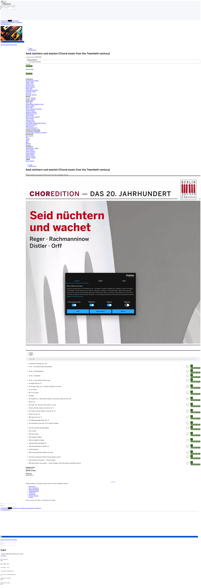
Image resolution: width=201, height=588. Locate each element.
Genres (3, 44)
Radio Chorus (30, 126)
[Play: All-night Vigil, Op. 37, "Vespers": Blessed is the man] (187, 386)
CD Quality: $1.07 (195, 400)
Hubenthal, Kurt (30, 121)
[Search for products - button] (13, 6)
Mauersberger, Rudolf (32, 80)
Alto (27, 137)
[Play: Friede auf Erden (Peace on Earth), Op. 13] (187, 411)
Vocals (28, 139)
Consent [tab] (77, 281)
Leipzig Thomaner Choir (33, 129)
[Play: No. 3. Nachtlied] (187, 375)
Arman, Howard (30, 151)
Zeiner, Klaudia (30, 110)
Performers (15, 21)
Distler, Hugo (29, 84)
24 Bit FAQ (32, 492)
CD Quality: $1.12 (195, 387)
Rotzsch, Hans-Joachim (33, 117)
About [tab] (124, 281)
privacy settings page (76, 296)
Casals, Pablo (30, 82)
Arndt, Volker (30, 115)
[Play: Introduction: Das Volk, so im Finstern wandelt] (187, 423)
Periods (7, 44)
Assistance (32, 494)
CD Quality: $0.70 (195, 424)
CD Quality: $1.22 (195, 464)
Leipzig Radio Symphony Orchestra (36, 132)
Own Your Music (34, 488)
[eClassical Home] (13, 4)
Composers (4, 21)
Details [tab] (100, 281)
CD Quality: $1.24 (195, 418)
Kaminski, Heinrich (31, 95)
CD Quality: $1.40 (195, 435)
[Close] (26, 173)
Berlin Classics (32, 50)
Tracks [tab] (31, 353)
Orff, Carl (28, 93)
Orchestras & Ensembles (8, 22)
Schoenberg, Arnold (32, 90)
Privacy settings (33, 496)
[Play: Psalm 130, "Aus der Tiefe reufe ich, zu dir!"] (187, 405)
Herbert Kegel (30, 154)
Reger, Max (29, 88)
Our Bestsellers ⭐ (6, 24)
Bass (27, 142)
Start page (32, 486)
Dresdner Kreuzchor (32, 128)
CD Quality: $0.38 (195, 372)
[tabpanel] (113, 411)
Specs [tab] (31, 354)
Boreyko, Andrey (31, 158)
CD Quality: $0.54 (195, 377)
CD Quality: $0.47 (195, 453)
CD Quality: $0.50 (195, 458)
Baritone (28, 143)
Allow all (123, 311)
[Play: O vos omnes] (187, 392)
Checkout (3, 555)
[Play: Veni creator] (187, 434)
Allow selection (100, 311)
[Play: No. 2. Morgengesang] (187, 371)
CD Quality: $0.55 (195, 367)
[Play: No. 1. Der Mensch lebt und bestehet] (187, 366)
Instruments (13, 44)
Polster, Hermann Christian (34, 109)
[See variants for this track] (191, 365)
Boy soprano (29, 135)
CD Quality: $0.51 (195, 441)
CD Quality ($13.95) (35, 62)
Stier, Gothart (30, 118)
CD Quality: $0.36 (195, 381)
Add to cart (29, 66)
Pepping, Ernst (30, 85)
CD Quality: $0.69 (195, 429)
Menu (4, 2)
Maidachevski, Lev (31, 113)
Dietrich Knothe (30, 156)
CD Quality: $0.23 (195, 447)
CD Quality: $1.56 (195, 412)
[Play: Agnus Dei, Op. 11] (187, 417)
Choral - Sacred (30, 99)
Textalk (53, 500)
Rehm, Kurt (29, 102)
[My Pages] (3, 17)
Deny (78, 311)
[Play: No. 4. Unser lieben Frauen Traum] (187, 380)
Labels (10, 21)
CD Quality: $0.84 (195, 406)
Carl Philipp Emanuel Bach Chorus (36, 123)
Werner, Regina (30, 106)
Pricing (31, 497)
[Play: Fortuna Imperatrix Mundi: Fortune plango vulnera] (187, 457)
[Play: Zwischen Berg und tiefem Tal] (187, 446)
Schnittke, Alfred (31, 91)
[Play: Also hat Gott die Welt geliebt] (187, 428)
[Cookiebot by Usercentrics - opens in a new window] (127, 276)
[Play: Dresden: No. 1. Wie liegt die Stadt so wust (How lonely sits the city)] (187, 398)
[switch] (91, 305)
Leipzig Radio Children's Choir (35, 104)
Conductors (18, 22)
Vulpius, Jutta (30, 120)
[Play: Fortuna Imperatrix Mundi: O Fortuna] (187, 452)
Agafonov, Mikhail (31, 112)
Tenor (27, 140)
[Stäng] (26, 72)
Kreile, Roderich (30, 153)
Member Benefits (34, 491)
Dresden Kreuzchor (31, 124)
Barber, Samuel (30, 87)
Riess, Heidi (29, 107)
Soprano (28, 145)
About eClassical (34, 489)
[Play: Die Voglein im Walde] (187, 440)
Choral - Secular (30, 98)
